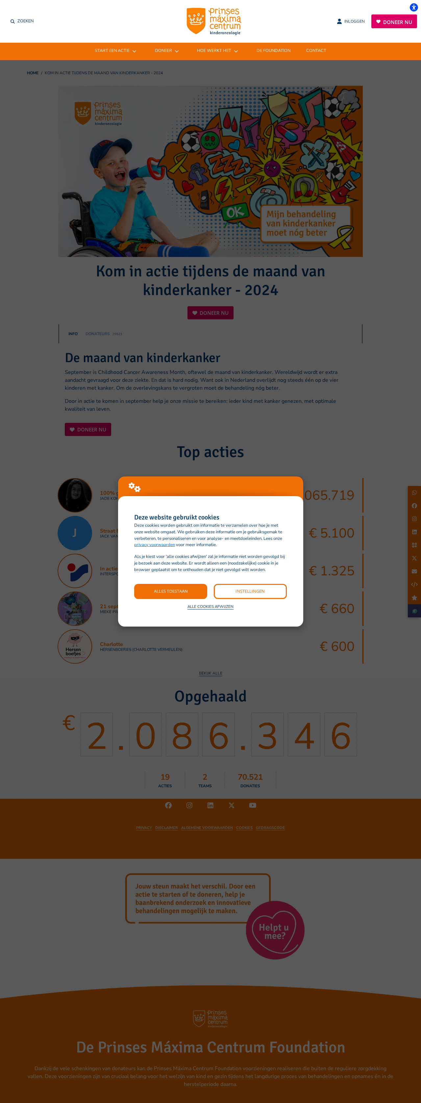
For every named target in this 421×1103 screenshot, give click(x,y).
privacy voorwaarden (154, 545)
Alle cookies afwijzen (210, 606)
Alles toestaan (171, 591)
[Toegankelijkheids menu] (414, 7)
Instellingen (250, 591)
